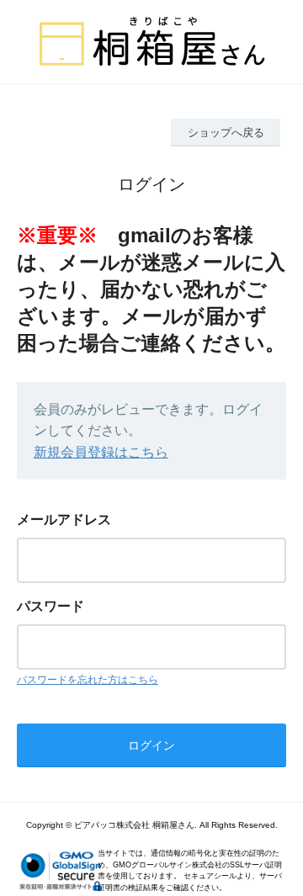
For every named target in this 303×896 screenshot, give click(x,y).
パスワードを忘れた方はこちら (87, 680)
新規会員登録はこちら (101, 452)
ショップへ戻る (226, 132)
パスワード (50, 606)
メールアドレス (64, 519)
